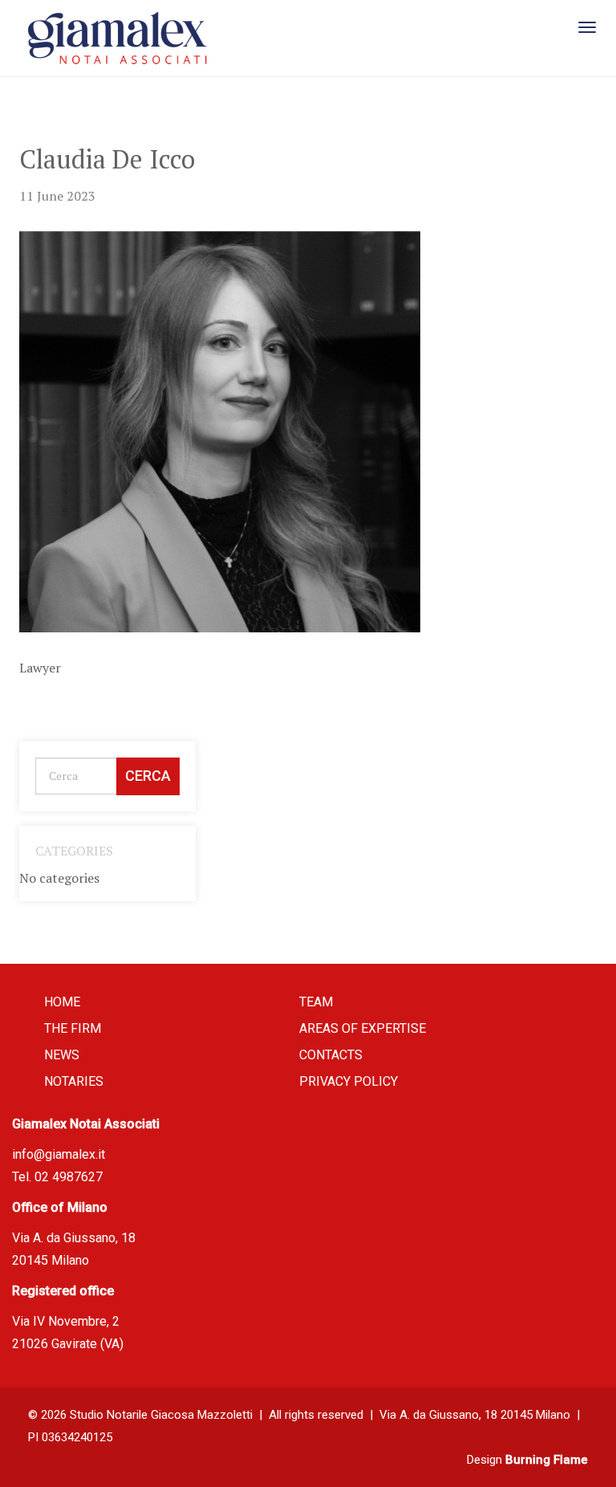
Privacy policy (348, 1081)
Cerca (148, 775)
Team (316, 1002)
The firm (72, 1028)
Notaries (73, 1081)
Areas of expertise (362, 1028)
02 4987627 (68, 1176)
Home (62, 1002)
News (61, 1054)
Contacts (331, 1054)
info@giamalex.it (58, 1154)
